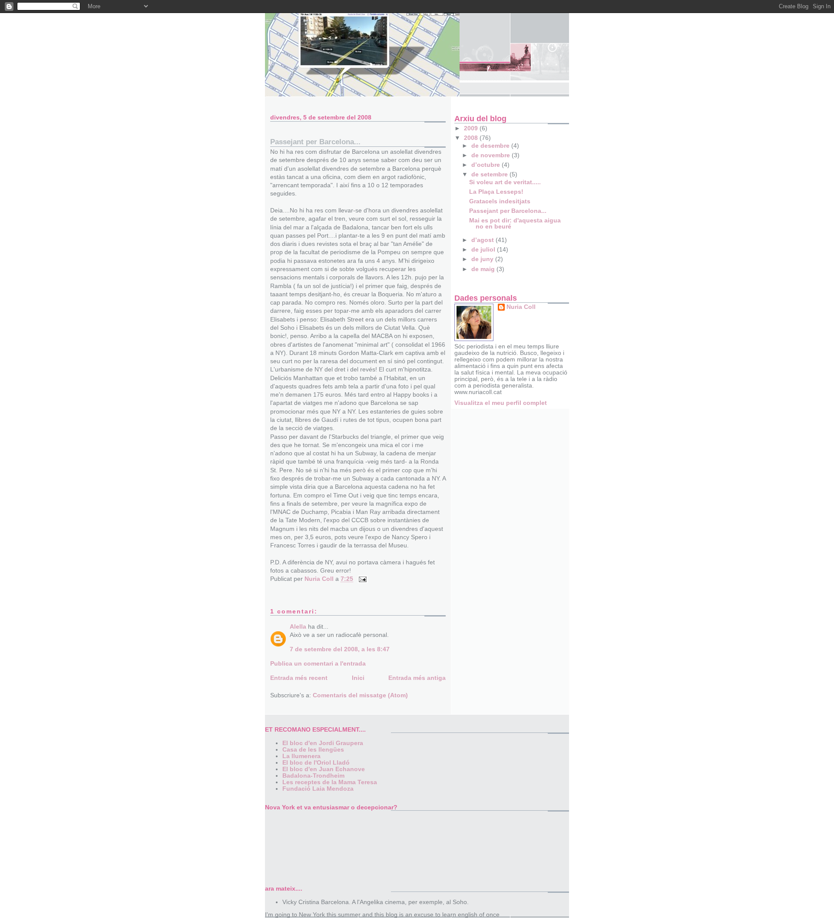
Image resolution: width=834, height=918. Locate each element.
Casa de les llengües (313, 749)
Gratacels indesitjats (499, 201)
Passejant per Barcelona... (507, 211)
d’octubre (486, 165)
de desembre (491, 146)
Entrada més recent (299, 678)
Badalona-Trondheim (313, 775)
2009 (472, 128)
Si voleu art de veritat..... (505, 182)
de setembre (490, 174)
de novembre (491, 155)
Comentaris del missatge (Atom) (360, 695)
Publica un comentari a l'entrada (318, 663)
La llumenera (301, 756)
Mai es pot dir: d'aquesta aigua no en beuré (515, 223)
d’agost (483, 240)
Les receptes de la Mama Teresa (329, 782)
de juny (483, 259)
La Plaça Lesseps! (496, 192)
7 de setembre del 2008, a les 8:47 (340, 649)
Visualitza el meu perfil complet (500, 403)
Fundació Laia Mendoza (318, 788)
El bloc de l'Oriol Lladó (316, 762)
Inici (358, 678)
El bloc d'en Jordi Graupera (322, 743)
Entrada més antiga (417, 678)
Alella (298, 626)
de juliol (484, 249)
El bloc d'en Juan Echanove (323, 769)
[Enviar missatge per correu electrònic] (362, 579)
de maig (483, 269)
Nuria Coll (521, 307)
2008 (472, 138)
